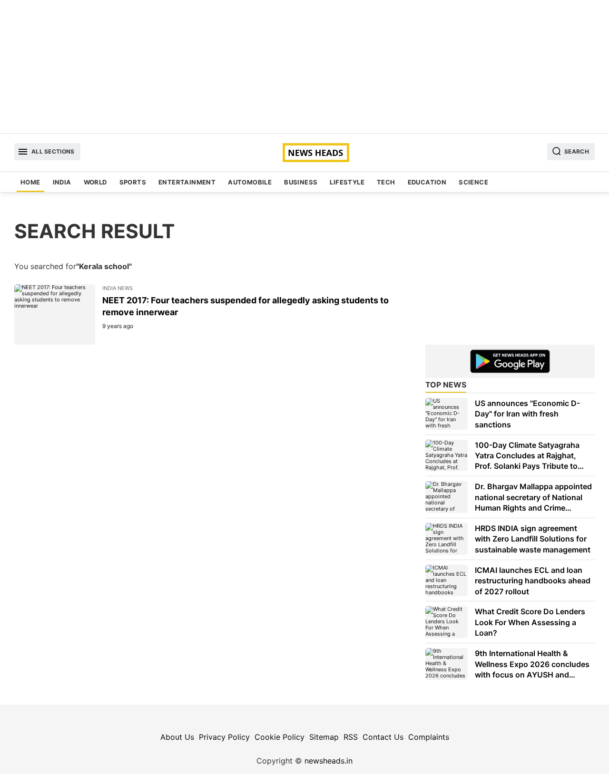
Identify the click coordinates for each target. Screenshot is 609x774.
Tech (386, 182)
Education (427, 182)
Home (30, 182)
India (62, 182)
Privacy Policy (224, 737)
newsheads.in (328, 760)
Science (473, 182)
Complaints (428, 737)
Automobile (250, 182)
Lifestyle (347, 182)
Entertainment (187, 182)
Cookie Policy (279, 737)
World (95, 182)
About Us (177, 737)
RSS (351, 737)
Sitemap (324, 737)
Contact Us (383, 737)
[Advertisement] (304, 66)
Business (300, 182)
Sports (132, 182)
